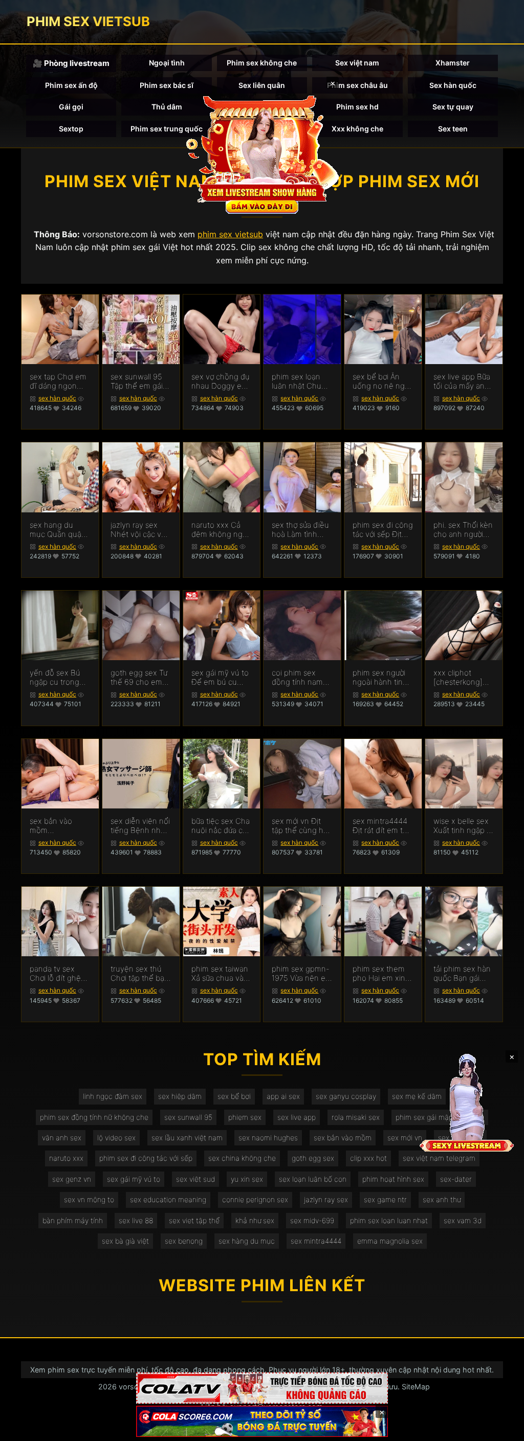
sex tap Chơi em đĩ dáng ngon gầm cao (58, 381)
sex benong (184, 1240)
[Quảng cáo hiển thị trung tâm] (262, 153)
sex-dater (456, 1179)
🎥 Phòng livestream (71, 63)
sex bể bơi (234, 1096)
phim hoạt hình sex (393, 1179)
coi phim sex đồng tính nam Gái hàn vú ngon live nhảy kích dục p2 (301, 677)
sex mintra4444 (316, 1240)
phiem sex (244, 1117)
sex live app (296, 1117)
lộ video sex (116, 1137)
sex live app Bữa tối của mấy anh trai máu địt (461, 381)
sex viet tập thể (194, 1220)
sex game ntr (385, 1199)
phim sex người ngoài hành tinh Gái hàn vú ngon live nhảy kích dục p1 (381, 677)
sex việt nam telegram (439, 1158)
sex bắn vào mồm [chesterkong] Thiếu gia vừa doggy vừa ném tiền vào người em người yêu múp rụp (57, 826)
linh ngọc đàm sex (112, 1096)
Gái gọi (71, 106)
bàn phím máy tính (72, 1220)
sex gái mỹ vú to (133, 1179)
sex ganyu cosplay (346, 1096)
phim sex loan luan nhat (389, 1220)
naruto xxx (66, 1158)
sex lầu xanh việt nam (187, 1137)
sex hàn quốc (57, 398)
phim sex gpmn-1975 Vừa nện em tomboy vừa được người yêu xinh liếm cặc (302, 973)
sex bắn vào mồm (343, 1137)
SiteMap (416, 1386)
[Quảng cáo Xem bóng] (262, 1388)
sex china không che (242, 1158)
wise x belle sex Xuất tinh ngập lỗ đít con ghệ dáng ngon (463, 826)
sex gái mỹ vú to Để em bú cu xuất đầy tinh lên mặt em (220, 677)
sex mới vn (404, 1137)
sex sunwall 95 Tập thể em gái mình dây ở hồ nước (137, 381)
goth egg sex (313, 1158)
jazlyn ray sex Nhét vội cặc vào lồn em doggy (140, 530)
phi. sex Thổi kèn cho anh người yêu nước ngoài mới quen (463, 530)
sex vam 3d (463, 1220)
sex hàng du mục (247, 1240)
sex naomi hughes (268, 1137)
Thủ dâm (166, 106)
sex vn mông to (89, 1199)
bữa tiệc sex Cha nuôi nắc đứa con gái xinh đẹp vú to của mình (221, 826)
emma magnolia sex (390, 1240)
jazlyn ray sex (326, 1199)
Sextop (71, 128)
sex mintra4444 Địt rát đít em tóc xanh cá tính (382, 826)
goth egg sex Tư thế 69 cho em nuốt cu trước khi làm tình (140, 677)
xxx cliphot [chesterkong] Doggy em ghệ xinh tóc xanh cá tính (462, 677)
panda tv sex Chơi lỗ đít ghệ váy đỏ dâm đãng (55, 973)
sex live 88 (136, 1220)
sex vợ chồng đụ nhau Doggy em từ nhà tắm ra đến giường (220, 381)
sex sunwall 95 (188, 1117)
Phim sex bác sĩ (166, 85)
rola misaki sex (356, 1117)
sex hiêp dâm (180, 1096)
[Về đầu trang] (501, 1428)
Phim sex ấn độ (71, 85)
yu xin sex (247, 1179)
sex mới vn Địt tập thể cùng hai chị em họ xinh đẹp (300, 826)
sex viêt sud (195, 1179)
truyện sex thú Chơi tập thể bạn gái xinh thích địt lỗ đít (140, 973)
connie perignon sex (255, 1199)
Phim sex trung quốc (166, 128)
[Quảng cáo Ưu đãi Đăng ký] (262, 1421)
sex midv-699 (312, 1220)
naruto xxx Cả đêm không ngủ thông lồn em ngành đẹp (219, 530)
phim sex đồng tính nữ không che (94, 1117)
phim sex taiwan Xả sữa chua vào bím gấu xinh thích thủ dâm (219, 973)
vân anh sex (61, 1137)
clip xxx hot (368, 1158)
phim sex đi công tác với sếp (145, 1158)
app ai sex (283, 1096)
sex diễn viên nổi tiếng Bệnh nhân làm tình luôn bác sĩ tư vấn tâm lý (140, 826)
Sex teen (453, 128)
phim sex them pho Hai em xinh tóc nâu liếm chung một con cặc (381, 973)
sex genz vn (71, 1179)
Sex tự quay (452, 106)
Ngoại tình (167, 62)
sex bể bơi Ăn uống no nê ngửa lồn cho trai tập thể (383, 381)
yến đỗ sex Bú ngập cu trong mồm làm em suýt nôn (55, 677)
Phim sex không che (262, 62)
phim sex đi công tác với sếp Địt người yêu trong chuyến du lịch (383, 530)
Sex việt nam (357, 62)
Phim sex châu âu (357, 85)
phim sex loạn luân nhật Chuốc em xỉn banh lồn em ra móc (301, 381)
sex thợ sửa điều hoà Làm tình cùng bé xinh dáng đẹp (300, 530)
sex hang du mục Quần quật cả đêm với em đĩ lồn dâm (60, 530)
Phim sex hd (357, 106)
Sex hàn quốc (452, 85)
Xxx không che (357, 128)
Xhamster (452, 62)
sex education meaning (168, 1199)
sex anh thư (442, 1199)
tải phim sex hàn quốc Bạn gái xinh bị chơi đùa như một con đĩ (462, 973)
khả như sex (254, 1220)
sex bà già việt (125, 1240)
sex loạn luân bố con (312, 1179)
